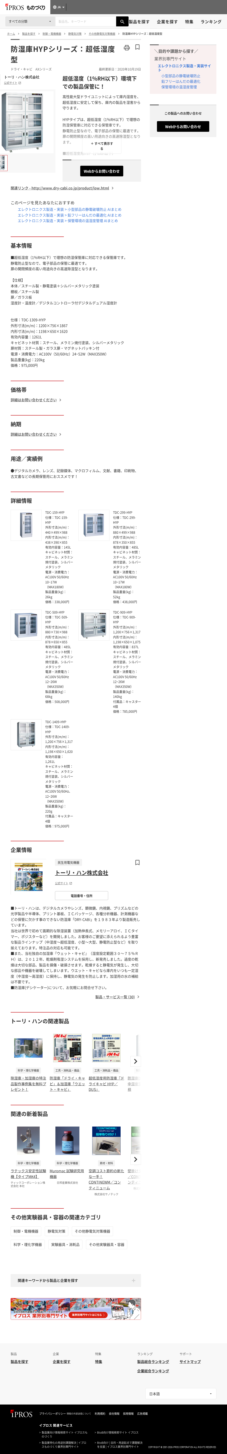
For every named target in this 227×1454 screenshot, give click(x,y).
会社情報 (114, 1413)
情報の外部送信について (79, 1413)
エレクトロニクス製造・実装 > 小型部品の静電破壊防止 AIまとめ (69, 209)
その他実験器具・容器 (106, 1244)
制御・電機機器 (26, 1231)
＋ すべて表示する (102, 145)
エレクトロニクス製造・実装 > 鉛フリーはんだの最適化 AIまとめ (69, 215)
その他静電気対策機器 (92, 1231)
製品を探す (139, 22)
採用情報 (128, 1413)
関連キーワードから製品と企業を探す (48, 1280)
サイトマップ (190, 1361)
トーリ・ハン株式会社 (21, 77)
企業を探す (167, 22)
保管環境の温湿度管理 (179, 86)
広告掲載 (142, 1413)
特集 (189, 22)
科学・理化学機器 (28, 1244)
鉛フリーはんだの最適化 (180, 81)
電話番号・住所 (81, 895)
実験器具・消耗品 (65, 1244)
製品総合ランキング (153, 1361)
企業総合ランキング (153, 1370)
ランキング (211, 22)
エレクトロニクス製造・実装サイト (184, 68)
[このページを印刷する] (126, 47)
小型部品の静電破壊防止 (180, 75)
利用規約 (100, 1413)
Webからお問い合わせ (102, 171)
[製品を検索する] (122, 21)
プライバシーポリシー (52, 1413)
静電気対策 (56, 1231)
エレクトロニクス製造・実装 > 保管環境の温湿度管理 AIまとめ (68, 220)
